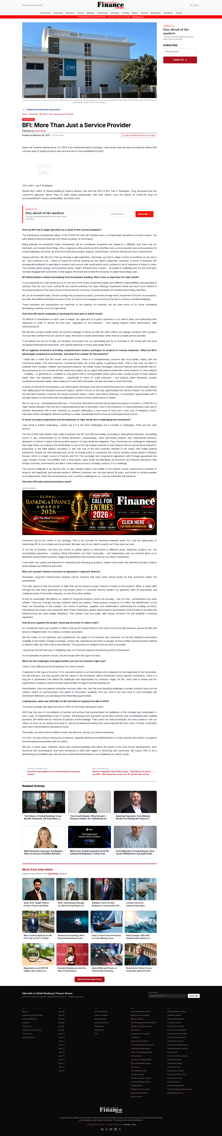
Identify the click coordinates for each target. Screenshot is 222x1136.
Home (24, 114)
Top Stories (45, 13)
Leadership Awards (174, 1015)
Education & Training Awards (141, 1059)
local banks (56, 354)
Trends (179, 13)
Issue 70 (62, 1067)
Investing (115, 13)
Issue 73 (62, 1056)
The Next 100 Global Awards (177, 1045)
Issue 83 (62, 1019)
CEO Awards (135, 1030)
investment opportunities (136, 394)
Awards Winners (100, 1019)
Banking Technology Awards (141, 1026)
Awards (144, 13)
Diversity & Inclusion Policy (176, 1074)
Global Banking (54, 191)
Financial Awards (173, 1082)
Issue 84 (62, 1015)
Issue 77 (62, 1041)
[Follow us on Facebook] (111, 1129)
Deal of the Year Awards (140, 1041)
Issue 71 (61, 1063)
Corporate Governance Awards (142, 1045)
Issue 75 (62, 1048)
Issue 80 (62, 1030)
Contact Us (26, 1022)
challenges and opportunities (53, 661)
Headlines (168, 13)
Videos (135, 13)
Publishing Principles (174, 1059)
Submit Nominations (102, 1022)
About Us (25, 1011)
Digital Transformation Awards (142, 1052)
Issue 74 (61, 1052)
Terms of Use (27, 1034)
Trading (125, 13)
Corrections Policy (173, 1067)
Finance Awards (136, 1096)
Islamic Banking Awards (175, 1019)
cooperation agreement (112, 456)
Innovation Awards (137, 1074)
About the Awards (101, 1011)
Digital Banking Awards (139, 1093)
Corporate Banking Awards (140, 1048)
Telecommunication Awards (177, 1034)
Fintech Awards (136, 1056)
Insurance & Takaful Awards (141, 1078)
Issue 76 (62, 1045)
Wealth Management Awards (177, 1048)
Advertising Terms (28, 1037)
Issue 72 (62, 1059)
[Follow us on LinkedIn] (115, 1129)
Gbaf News (40, 131)
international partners (144, 438)
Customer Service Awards (140, 1034)
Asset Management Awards (141, 1011)
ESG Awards (135, 1067)
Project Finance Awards (175, 1026)
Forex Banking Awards (139, 1071)
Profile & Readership (29, 1019)
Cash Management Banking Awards (143, 1022)
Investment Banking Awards (141, 1082)
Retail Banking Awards (175, 1093)
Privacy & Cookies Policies (31, 1030)
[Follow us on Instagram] (106, 1129)
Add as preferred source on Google (140, 135)
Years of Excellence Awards (177, 1056)
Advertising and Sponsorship (32, 1015)
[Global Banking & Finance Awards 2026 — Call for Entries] (89, 512)
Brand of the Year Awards (140, 1015)
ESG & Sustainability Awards (141, 1063)
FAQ (96, 1034)
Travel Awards (172, 1052)
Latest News (26, 1026)
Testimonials (99, 1026)
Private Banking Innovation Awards (179, 1089)
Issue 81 (61, 1026)
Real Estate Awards (174, 1022)
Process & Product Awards (177, 1030)
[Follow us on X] (120, 1129)
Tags (134, 1124)
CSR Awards (135, 1037)
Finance (80, 13)
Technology (102, 13)
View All (61, 1071)
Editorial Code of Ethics (175, 1071)
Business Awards (137, 1019)
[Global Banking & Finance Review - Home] (111, 5)
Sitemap (127, 1124)
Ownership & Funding (174, 1063)
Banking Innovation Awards (140, 1089)
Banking (90, 13)
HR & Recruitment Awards (176, 1037)
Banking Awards (136, 1085)
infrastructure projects (58, 577)
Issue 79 (62, 1034)
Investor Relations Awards (176, 1011)
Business (70, 13)
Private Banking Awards (175, 1085)
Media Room (99, 1030)
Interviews (58, 13)
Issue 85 (62, 1011)
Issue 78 (62, 1037)
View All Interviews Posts (89, 979)
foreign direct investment (118, 295)
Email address (153, 992)
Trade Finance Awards (175, 1041)
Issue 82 (62, 1022)
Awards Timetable (101, 1015)
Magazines (156, 13)
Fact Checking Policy (174, 1078)
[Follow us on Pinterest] (102, 1129)
